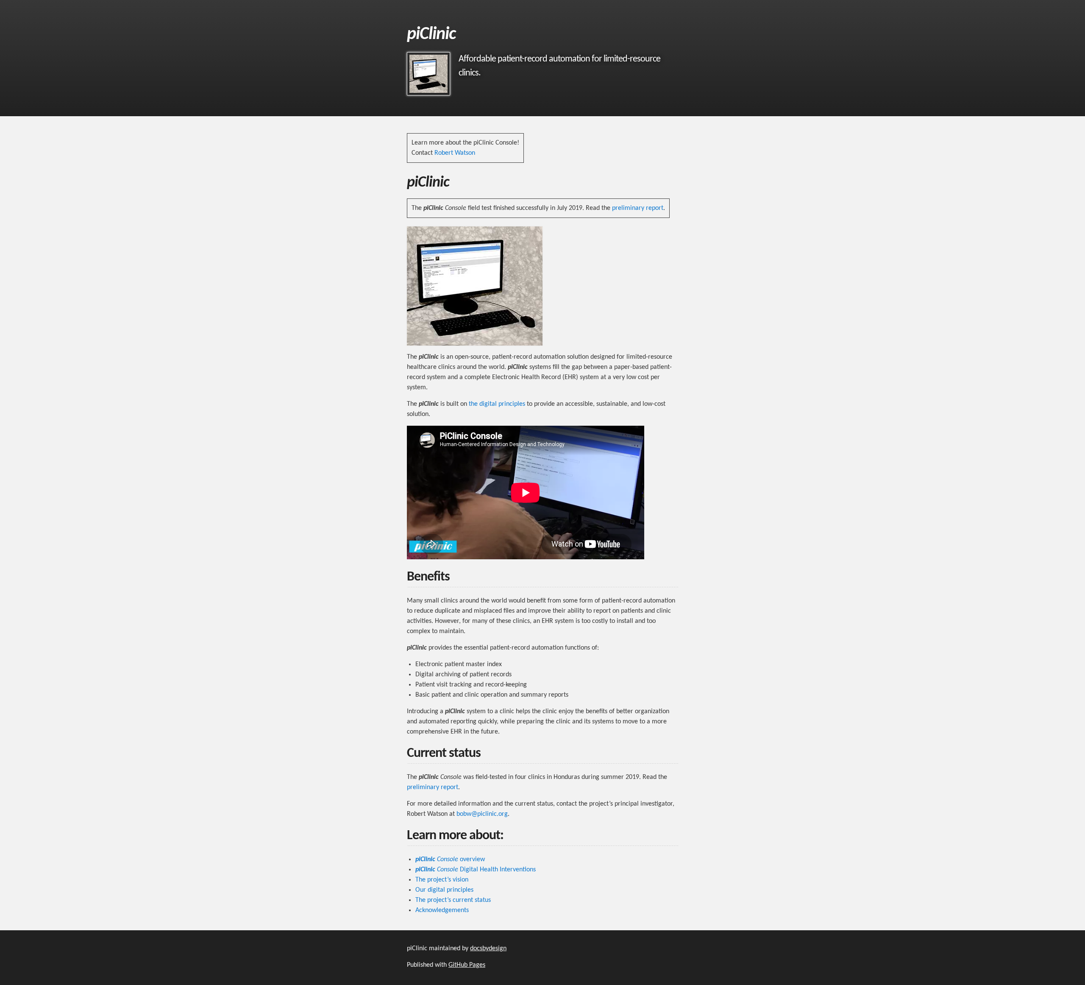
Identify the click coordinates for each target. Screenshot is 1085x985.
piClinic (431, 34)
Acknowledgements (442, 910)
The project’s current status (453, 900)
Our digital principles (444, 890)
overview (450, 859)
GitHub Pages (466, 965)
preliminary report (637, 208)
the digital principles (497, 404)
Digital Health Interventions (475, 869)
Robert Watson (454, 153)
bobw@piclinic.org (482, 814)
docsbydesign (488, 948)
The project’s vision (441, 879)
